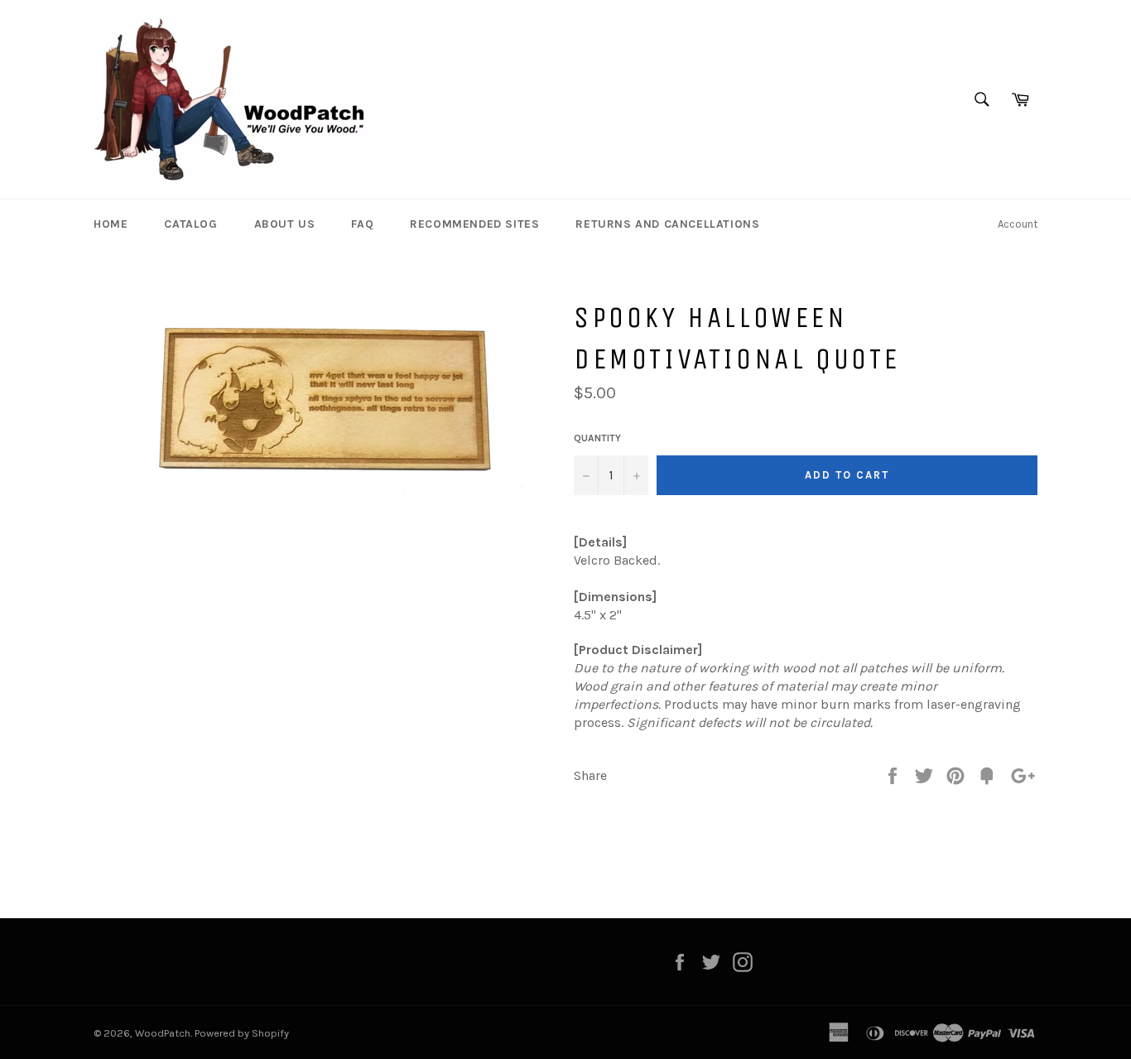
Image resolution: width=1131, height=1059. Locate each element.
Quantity (597, 438)
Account (1017, 224)
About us (284, 224)
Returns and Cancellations (667, 224)
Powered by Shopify (242, 1033)
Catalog (190, 224)
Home (111, 224)
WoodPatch (162, 1033)
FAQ (362, 224)
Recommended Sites (474, 224)
